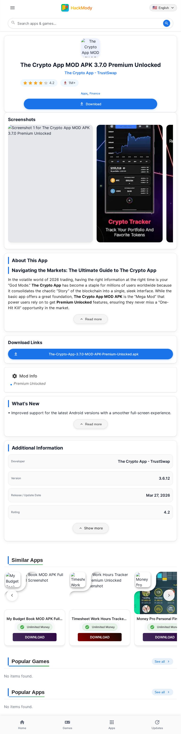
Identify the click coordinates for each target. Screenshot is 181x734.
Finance (95, 93)
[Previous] (12, 595)
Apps (84, 93)
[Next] (169, 595)
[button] (50, 130)
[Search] (166, 23)
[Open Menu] (12, 7)
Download (93, 104)
